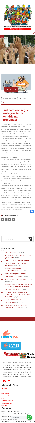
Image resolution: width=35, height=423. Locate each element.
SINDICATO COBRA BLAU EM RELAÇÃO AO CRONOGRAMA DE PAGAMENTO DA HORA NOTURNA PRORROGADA (18, 287)
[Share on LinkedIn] (9, 219)
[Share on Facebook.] (6, 219)
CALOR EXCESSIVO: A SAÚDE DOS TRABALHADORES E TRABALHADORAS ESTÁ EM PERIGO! (19, 294)
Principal (4, 388)
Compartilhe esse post (11, 215)
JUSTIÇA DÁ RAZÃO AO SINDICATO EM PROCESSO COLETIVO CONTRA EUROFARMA (17, 263)
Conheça (4, 391)
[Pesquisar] (31, 239)
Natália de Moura (10, 98)
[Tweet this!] (2, 219)
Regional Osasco (6, 403)
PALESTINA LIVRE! (11, 252)
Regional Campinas (7, 400)
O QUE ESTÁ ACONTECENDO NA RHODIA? (18, 279)
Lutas (3, 398)
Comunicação (5, 396)
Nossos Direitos (6, 393)
